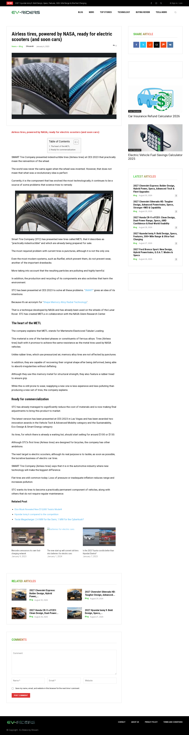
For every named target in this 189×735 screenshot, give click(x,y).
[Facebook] (151, 3)
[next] (104, 3)
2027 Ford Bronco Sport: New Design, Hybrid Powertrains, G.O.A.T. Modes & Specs (153, 252)
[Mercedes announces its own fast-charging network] (28, 536)
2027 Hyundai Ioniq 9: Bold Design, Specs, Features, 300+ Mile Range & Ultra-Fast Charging (50, 3)
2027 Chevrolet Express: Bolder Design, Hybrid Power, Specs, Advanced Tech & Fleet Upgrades (154, 188)
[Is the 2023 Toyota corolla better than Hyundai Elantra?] (99, 536)
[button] (175, 12)
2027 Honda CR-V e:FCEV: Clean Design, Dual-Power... (43, 612)
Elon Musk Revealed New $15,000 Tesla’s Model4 (38, 509)
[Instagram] (156, 3)
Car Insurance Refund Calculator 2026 (154, 116)
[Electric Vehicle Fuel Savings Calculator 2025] (155, 137)
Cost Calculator (134, 111)
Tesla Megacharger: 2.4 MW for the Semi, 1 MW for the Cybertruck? (49, 519)
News (14, 46)
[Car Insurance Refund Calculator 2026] (155, 99)
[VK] (170, 45)
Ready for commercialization (63, 149)
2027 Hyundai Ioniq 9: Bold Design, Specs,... (99, 612)
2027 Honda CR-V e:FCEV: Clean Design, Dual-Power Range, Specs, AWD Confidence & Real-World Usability (154, 220)
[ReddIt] (150, 45)
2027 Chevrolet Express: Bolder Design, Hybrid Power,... (42, 593)
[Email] (157, 45)
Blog (21, 46)
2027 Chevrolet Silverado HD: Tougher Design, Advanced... (100, 593)
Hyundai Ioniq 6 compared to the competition (36, 514)
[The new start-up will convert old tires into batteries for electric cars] (63, 536)
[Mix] (163, 45)
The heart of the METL (60, 146)
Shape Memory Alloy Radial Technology (65, 302)
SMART (89, 290)
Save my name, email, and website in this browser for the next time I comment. (47, 688)
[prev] (99, 3)
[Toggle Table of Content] (74, 142)
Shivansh (30, 46)
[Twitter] (161, 3)
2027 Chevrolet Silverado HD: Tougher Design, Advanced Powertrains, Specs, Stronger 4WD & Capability (153, 204)
